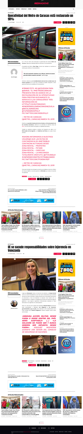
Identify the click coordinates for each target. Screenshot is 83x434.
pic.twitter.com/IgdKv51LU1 (35, 113)
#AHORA (25, 137)
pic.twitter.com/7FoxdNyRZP (35, 159)
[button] (73, 9)
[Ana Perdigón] (14, 72)
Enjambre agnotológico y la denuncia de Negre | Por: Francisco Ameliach (67, 86)
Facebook (34, 428)
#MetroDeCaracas (42, 91)
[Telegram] (74, 22)
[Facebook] (64, 22)
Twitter (52, 428)
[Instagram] (39, 428)
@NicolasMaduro (30, 109)
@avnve (25, 91)
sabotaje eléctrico (48, 176)
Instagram (43, 428)
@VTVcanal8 (50, 155)
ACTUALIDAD (11, 12)
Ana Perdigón (12, 22)
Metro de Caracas (36, 176)
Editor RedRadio (65, 61)
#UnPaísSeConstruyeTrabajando (38, 157)
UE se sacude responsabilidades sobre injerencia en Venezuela (17, 190)
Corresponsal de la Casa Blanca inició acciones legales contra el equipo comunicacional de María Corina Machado (67, 99)
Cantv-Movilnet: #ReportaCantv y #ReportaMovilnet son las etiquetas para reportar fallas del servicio (45, 191)
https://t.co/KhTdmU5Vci (34, 104)
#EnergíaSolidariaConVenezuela (38, 106)
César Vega (30, 176)
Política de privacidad (27, 431)
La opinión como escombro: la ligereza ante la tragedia (66, 93)
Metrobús (42, 176)
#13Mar (25, 88)
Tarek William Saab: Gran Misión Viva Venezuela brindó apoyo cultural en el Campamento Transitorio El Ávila (66, 65)
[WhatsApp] (71, 22)
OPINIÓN (61, 84)
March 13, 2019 (47, 119)
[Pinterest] (69, 22)
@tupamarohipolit (31, 111)
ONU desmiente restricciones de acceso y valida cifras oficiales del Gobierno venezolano (71, 228)
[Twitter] (66, 22)
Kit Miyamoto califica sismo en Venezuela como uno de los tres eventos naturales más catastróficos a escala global (67, 79)
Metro (23, 126)
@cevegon (43, 88)
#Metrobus (43, 141)
